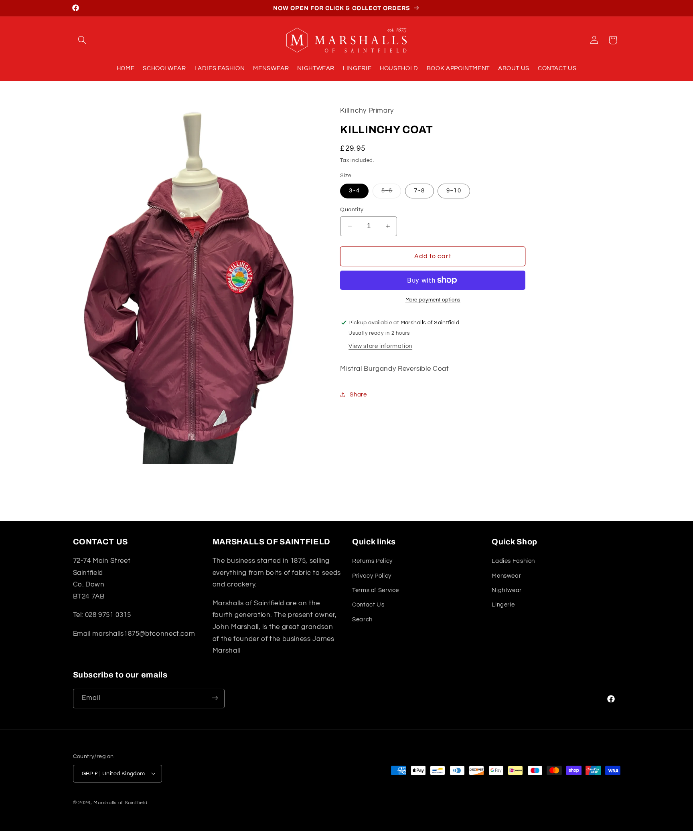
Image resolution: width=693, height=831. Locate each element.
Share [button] (358, 394)
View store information (380, 346)
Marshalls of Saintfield (120, 802)
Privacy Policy (371, 576)
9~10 (453, 191)
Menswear (506, 576)
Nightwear (507, 590)
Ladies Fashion (513, 561)
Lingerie (503, 605)
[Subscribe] (214, 698)
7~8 (419, 191)
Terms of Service (375, 590)
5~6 (391, 192)
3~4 (354, 191)
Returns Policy (372, 561)
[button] (82, 40)
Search (362, 620)
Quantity (351, 209)
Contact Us (368, 605)
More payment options (433, 300)
